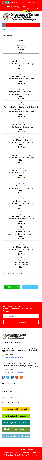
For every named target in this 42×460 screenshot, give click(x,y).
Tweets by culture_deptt (10, 397)
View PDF (21, 59)
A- (16, 2)
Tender (24, 7)
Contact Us (35, 453)
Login (21, 2)
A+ (12, 2)
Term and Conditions (22, 453)
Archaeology (30, 2)
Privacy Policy (8, 453)
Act (38, 2)
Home (4, 29)
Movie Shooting (13, 7)
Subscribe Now (21, 322)
